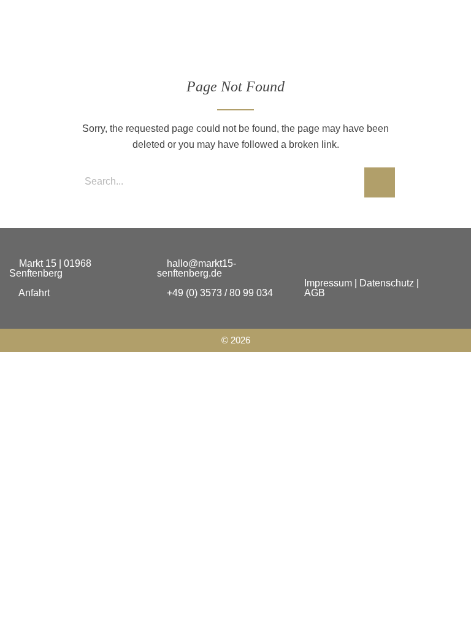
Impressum (328, 283)
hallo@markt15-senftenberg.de (196, 268)
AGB (314, 293)
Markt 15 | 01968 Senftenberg (50, 268)
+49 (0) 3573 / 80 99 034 (218, 293)
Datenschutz (386, 283)
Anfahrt (33, 293)
